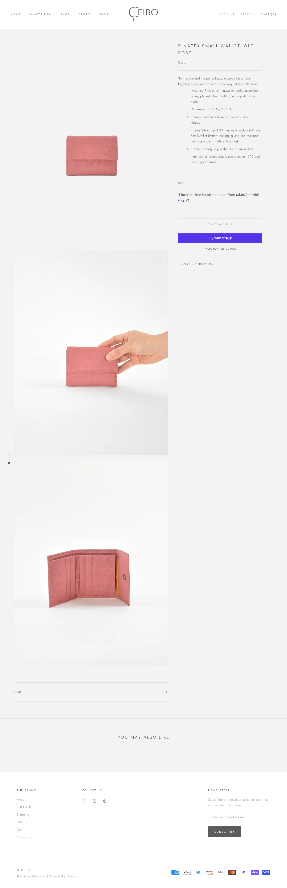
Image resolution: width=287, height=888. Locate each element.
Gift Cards (24, 807)
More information (198, 264)
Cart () (268, 14)
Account (227, 14)
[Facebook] (192, 182)
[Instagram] (94, 801)
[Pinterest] (203, 182)
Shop (65, 14)
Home (16, 14)
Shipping (23, 814)
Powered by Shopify (63, 876)
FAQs (103, 14)
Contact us (24, 837)
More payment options (220, 248)
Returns (22, 822)
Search (247, 14)
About (85, 14)
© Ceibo (24, 870)
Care (18, 692)
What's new (40, 14)
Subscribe (224, 832)
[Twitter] (198, 182)
